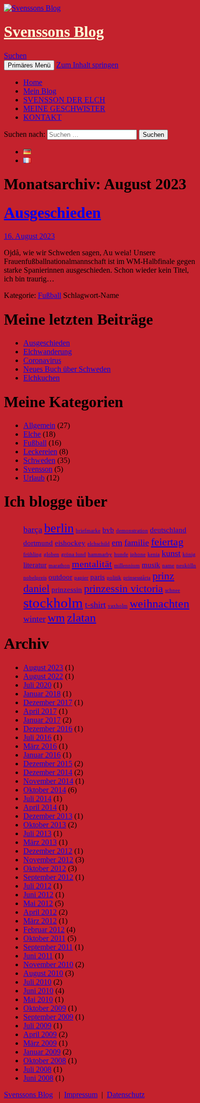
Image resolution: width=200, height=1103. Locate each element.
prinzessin (66, 589)
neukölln (186, 565)
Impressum (81, 1094)
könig (189, 554)
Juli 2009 (37, 1025)
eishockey (70, 543)
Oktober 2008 (44, 1060)
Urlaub (34, 478)
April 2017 (40, 711)
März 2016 (40, 746)
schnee (172, 590)
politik (114, 577)
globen (51, 554)
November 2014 (48, 781)
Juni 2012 (38, 894)
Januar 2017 (42, 720)
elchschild (98, 543)
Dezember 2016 (47, 728)
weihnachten (159, 603)
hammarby (100, 554)
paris (97, 577)
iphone (138, 554)
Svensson (37, 469)
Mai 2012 (38, 903)
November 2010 (48, 964)
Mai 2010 (38, 999)
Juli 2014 (37, 798)
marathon (59, 565)
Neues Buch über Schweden (67, 369)
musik (151, 565)
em (117, 542)
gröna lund (73, 554)
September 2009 (48, 1017)
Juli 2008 (37, 1069)
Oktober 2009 (44, 1008)
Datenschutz (126, 1094)
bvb (108, 530)
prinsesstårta (136, 577)
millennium (127, 565)
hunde (121, 554)
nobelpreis (35, 577)
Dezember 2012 (47, 851)
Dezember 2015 (47, 763)
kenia (154, 554)
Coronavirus (42, 360)
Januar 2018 (42, 694)
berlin (59, 528)
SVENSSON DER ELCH (64, 100)
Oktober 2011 (44, 938)
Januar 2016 (42, 755)
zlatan (81, 617)
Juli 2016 (37, 737)
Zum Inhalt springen (87, 65)
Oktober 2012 (44, 868)
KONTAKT (42, 117)
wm (56, 617)
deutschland (168, 530)
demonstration (132, 530)
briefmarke (88, 530)
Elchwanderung (47, 351)
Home (32, 82)
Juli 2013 (37, 833)
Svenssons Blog (54, 31)
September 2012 (48, 877)
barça (32, 529)
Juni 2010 (38, 991)
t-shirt (95, 604)
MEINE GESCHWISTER (64, 108)
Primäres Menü (29, 65)
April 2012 (40, 912)
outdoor (60, 577)
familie (136, 542)
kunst (171, 553)
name (168, 565)
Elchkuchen (41, 378)
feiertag (167, 542)
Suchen (15, 55)
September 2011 (48, 947)
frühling (32, 554)
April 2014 (40, 807)
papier (81, 577)
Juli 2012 (37, 886)
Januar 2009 (42, 1052)
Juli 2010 (37, 982)
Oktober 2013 (44, 825)
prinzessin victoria (123, 588)
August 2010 (43, 973)
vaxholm (118, 606)
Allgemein (39, 425)
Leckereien (40, 451)
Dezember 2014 (47, 772)
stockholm (53, 602)
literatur (35, 565)
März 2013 (40, 842)
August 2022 (43, 676)
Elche (32, 434)
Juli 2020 (37, 685)
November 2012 (48, 860)
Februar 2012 (44, 929)
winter (34, 619)
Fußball (49, 295)
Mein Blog (39, 91)
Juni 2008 (38, 1078)
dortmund (38, 543)
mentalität (92, 564)
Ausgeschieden (52, 212)
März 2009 (40, 1043)
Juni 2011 (38, 956)
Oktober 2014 (44, 790)
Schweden (39, 460)
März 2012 (40, 921)
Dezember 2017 (47, 702)
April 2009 (40, 1034)
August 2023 (43, 667)
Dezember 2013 (47, 816)
